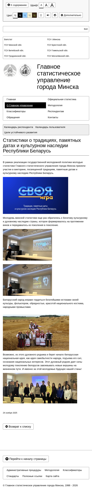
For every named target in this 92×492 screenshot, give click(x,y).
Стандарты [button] (13, 476)
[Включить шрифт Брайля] (41, 15)
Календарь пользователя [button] (50, 127)
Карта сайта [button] (52, 476)
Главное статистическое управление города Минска (58, 76)
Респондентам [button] (56, 111)
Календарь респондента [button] (18, 127)
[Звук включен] (48, 15)
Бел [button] (85, 29)
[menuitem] (84, 29)
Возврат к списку (19, 426)
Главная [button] (11, 99)
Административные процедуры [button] (24, 470)
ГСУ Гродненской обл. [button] (15, 56)
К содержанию (18, 5)
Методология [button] (55, 105)
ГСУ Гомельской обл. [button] (57, 50)
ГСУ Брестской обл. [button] (57, 45)
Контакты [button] (53, 117)
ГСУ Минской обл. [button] (13, 45)
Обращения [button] (13, 117)
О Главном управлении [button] (20, 105)
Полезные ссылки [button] (32, 476)
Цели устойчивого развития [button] (20, 132)
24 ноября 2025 (10, 413)
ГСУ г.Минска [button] (53, 39)
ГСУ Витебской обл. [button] (14, 50)
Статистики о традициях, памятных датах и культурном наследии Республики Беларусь (42, 145)
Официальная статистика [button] (62, 99)
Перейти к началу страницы (27, 458)
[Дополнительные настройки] (55, 15)
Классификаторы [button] (16, 111)
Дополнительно (72, 15)
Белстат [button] (8, 39)
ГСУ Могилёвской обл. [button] (58, 56)
